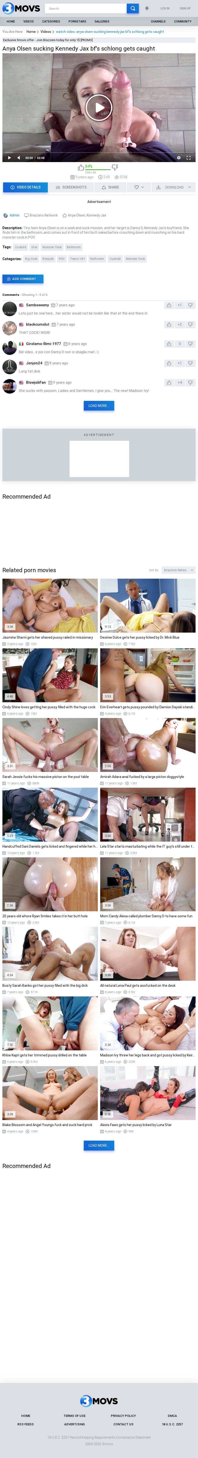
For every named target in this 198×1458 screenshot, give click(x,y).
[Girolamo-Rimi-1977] (9, 347)
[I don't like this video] (115, 169)
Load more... (99, 406)
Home (11, 21)
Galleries (102, 21)
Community (182, 21)
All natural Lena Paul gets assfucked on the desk (138, 985)
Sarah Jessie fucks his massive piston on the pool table (45, 777)
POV (62, 259)
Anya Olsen (76, 215)
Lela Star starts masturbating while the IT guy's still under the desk (148, 846)
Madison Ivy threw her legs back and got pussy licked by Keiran (148, 1055)
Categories (51, 21)
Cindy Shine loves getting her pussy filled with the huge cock (48, 707)
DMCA (172, 1416)
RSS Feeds (25, 1424)
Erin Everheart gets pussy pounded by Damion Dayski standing (148, 707)
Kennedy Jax (96, 215)
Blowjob (47, 259)
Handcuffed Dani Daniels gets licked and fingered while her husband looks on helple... (50, 846)
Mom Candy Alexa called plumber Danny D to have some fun (146, 916)
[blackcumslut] (9, 328)
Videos (28, 21)
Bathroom (74, 247)
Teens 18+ (77, 259)
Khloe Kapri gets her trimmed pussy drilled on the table (44, 1055)
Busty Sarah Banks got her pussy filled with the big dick (45, 985)
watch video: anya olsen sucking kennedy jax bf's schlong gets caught (110, 32)
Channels (158, 21)
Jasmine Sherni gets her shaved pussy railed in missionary (47, 637)
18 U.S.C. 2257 (172, 1424)
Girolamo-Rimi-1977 (43, 344)
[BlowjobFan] (9, 386)
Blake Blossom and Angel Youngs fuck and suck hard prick (47, 1125)
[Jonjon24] (9, 367)
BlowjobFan (36, 382)
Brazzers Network (44, 215)
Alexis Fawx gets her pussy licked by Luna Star (136, 1125)
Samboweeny (37, 305)
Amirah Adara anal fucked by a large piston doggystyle (142, 777)
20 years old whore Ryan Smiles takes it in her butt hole (45, 916)
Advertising (74, 1424)
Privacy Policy (123, 1416)
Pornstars (77, 21)
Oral (34, 247)
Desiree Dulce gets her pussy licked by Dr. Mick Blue (139, 637)
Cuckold (20, 247)
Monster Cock (52, 247)
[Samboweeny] (9, 309)
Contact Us (123, 1424)
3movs (107, 1444)
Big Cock (31, 259)
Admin (15, 215)
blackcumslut (37, 324)
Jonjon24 (34, 363)
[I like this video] (81, 169)
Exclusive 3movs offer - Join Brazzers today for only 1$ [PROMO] (48, 40)
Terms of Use (74, 1416)
